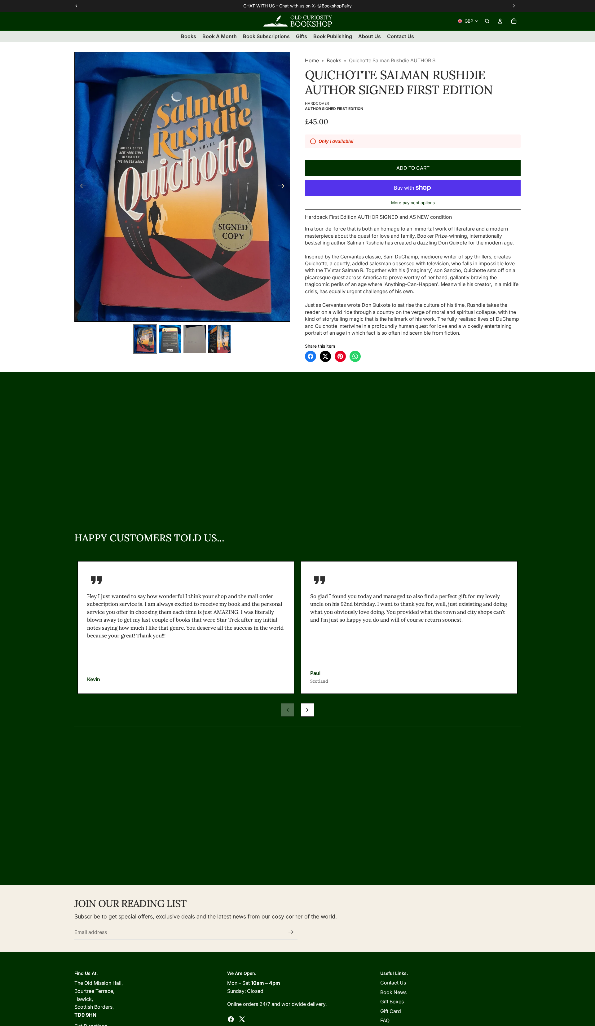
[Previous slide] (81, 187)
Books (334, 60)
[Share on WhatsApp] (355, 356)
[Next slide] (283, 187)
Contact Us (393, 983)
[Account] (500, 21)
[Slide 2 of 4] (170, 339)
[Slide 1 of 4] (145, 339)
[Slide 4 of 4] (219, 339)
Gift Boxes (392, 1001)
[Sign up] (291, 932)
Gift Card (390, 1011)
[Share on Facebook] (310, 356)
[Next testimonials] (307, 710)
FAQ (385, 1020)
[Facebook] (231, 1019)
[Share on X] (325, 356)
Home (312, 60)
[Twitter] (242, 1019)
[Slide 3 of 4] (194, 339)
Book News (393, 992)
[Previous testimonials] (287, 710)
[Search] (487, 21)
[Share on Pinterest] (340, 356)
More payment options (413, 202)
